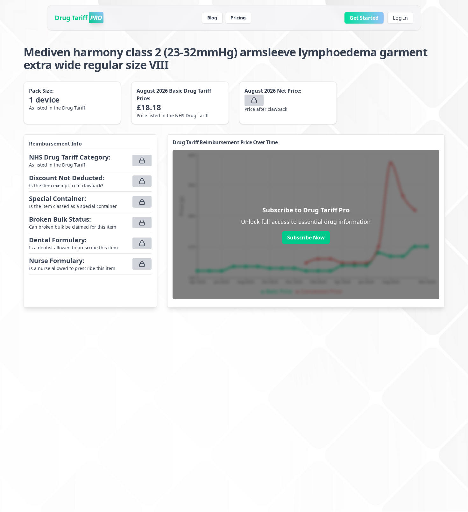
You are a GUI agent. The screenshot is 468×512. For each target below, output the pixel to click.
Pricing (238, 18)
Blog (212, 18)
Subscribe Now (306, 237)
